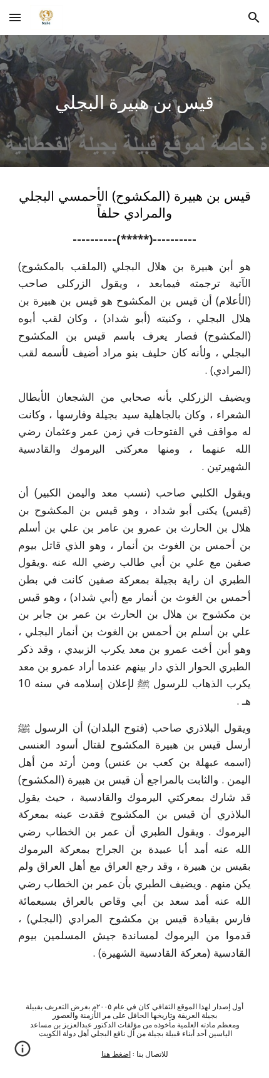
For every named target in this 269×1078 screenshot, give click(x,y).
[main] (134, 101)
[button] (15, 17)
